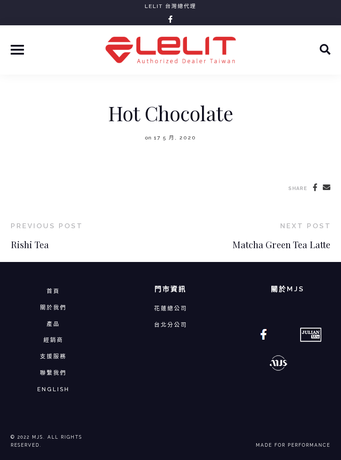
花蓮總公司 (170, 308)
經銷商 (53, 340)
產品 (53, 324)
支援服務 (53, 356)
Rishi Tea (30, 244)
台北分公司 (170, 324)
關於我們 (53, 307)
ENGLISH (53, 389)
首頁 (53, 291)
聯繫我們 (53, 372)
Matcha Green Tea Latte (281, 244)
